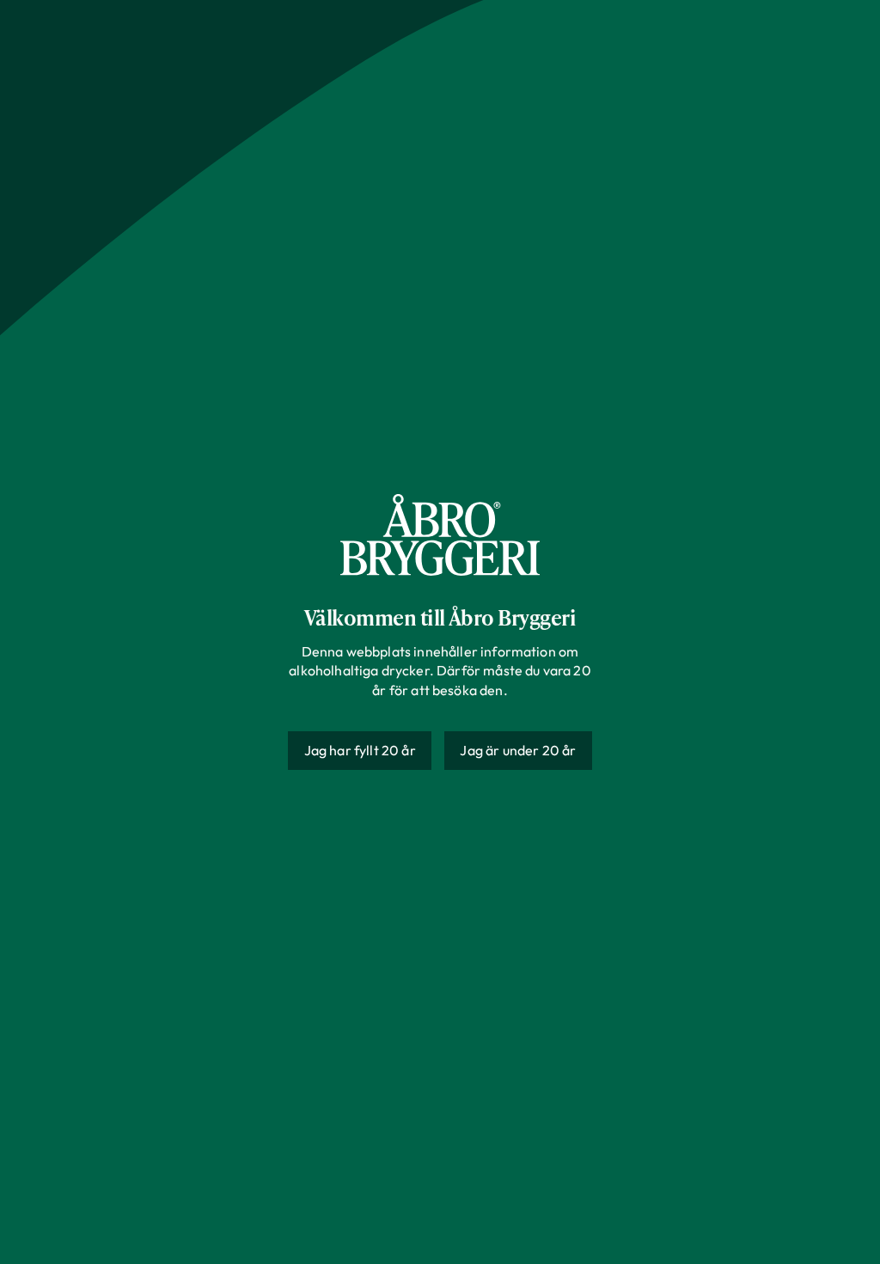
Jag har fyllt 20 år (360, 750)
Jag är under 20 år (518, 750)
